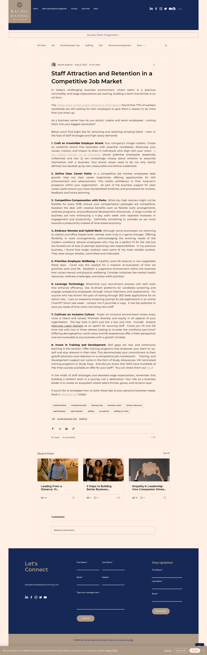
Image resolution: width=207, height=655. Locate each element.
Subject (105, 577)
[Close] (203, 650)
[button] (166, 45)
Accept (195, 650)
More (139, 45)
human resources (134, 405)
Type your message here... (89, 592)
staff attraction (59, 411)
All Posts (41, 45)
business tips (97, 405)
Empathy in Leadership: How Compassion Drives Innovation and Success (148, 488)
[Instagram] (161, 9)
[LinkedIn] (151, 9)
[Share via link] (73, 428)
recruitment (104, 411)
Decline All (180, 650)
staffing (91, 411)
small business (59, 405)
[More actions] (154, 64)
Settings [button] (167, 650)
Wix (131, 640)
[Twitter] (165, 9)
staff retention (77, 411)
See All (166, 453)
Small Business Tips (70, 45)
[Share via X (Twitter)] (59, 428)
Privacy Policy (111, 650)
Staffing (89, 45)
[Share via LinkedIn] (66, 428)
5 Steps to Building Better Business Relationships (99, 488)
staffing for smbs (121, 411)
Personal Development (120, 45)
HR (53, 45)
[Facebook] (156, 9)
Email (79, 577)
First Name (82, 562)
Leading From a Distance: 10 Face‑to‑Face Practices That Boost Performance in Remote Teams (57, 488)
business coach (114, 405)
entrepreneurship (78, 405)
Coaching (20, 20)
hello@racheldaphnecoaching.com (42, 584)
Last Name (107, 562)
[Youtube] (45, 597)
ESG (101, 45)
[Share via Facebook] (52, 428)
